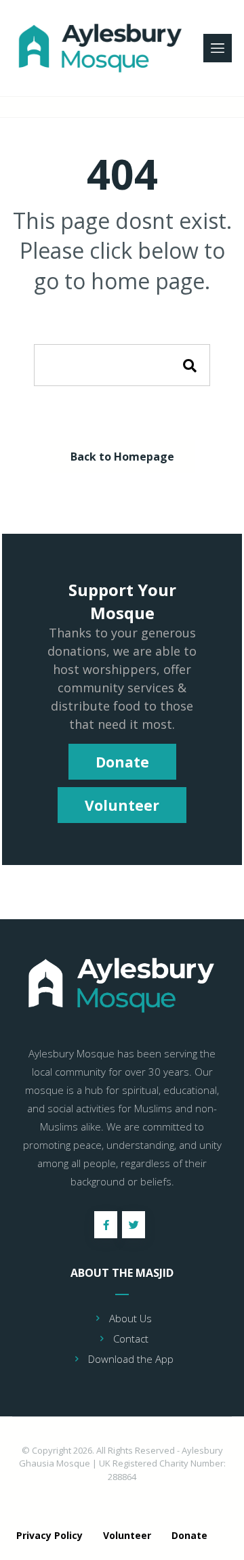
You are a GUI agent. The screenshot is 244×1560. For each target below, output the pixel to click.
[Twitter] (133, 1224)
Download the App (131, 1359)
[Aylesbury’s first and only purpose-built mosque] (102, 48)
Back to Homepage (122, 456)
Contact (130, 1338)
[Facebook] (105, 1224)
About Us (130, 1318)
